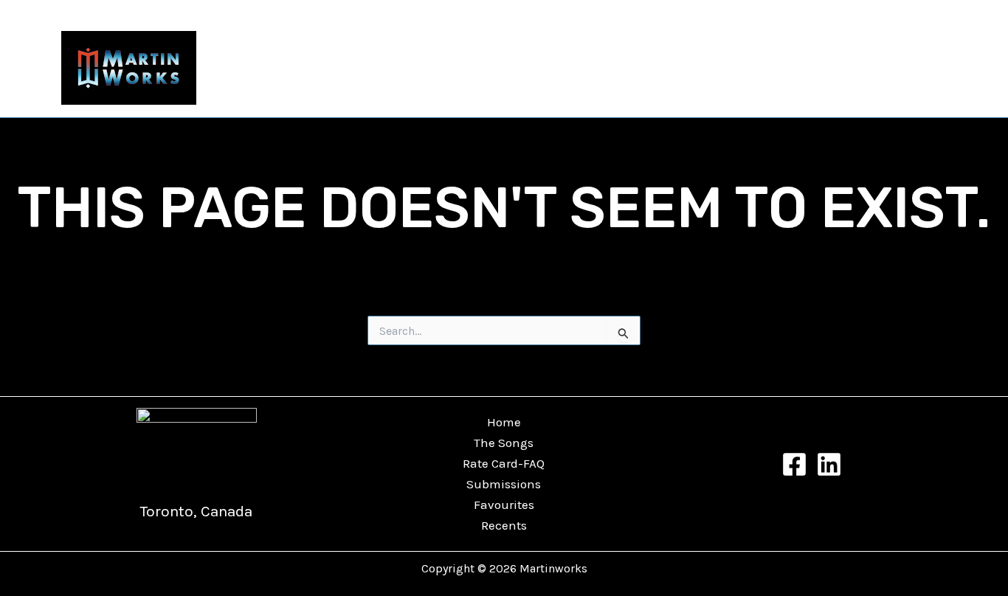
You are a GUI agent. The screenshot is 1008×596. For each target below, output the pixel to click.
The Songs (691, 67)
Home (504, 422)
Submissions (503, 484)
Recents (911, 67)
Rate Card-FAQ (504, 463)
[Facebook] (794, 464)
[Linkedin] (829, 464)
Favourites (833, 67)
